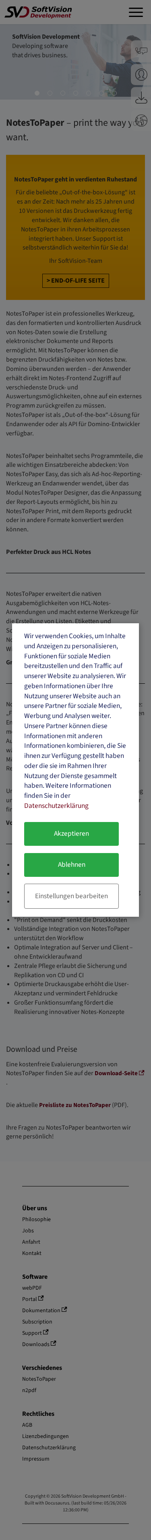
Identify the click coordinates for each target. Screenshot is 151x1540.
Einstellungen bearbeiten (71, 896)
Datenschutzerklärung (56, 806)
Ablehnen (71, 864)
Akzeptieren (71, 833)
